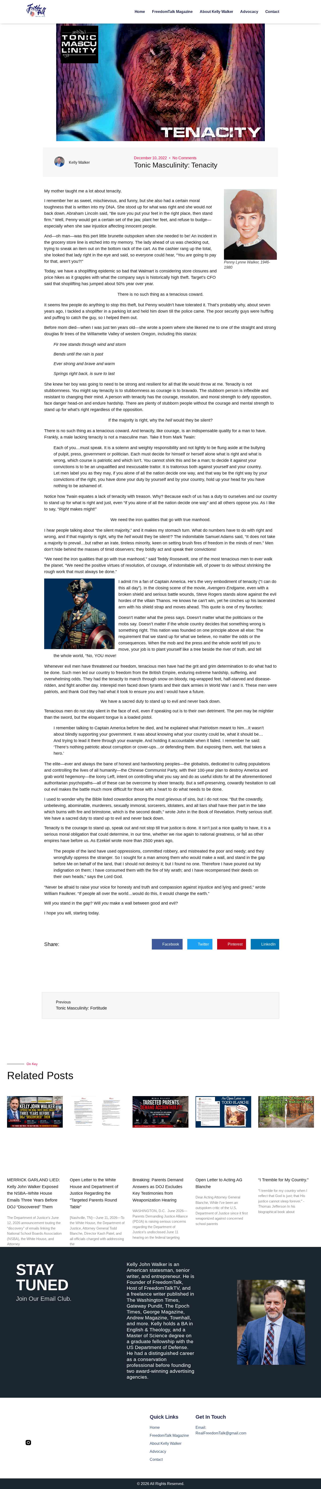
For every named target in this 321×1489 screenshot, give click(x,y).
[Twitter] (38, 1442)
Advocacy (249, 12)
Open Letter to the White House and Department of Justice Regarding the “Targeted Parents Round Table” (94, 1193)
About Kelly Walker (216, 12)
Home (140, 12)
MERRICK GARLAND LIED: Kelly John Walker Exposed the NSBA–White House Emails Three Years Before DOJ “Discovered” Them (33, 1193)
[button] (167, 944)
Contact (272, 12)
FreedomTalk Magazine (172, 12)
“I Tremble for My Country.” (283, 1180)
